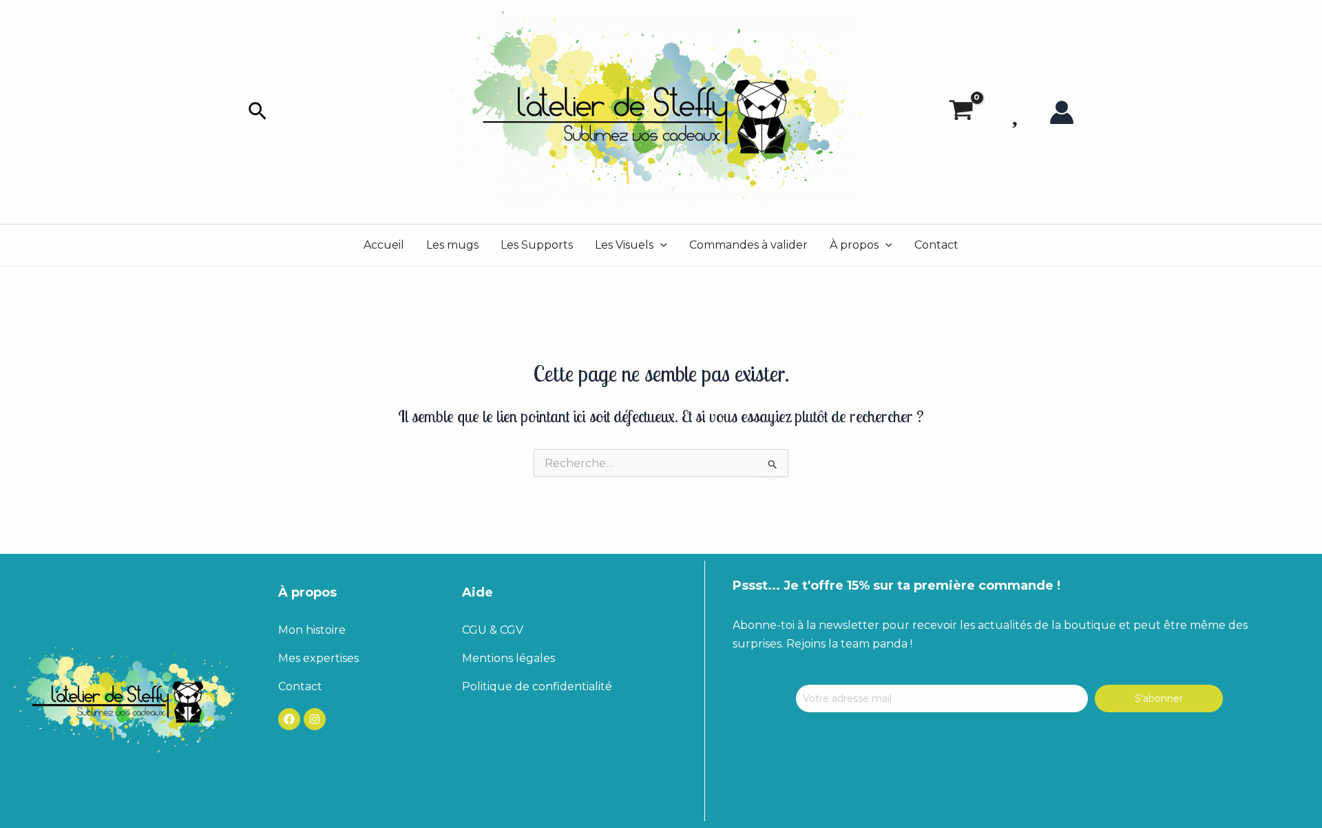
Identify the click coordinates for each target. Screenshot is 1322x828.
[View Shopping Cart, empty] (961, 112)
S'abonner (1159, 698)
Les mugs (452, 244)
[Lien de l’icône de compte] (1061, 112)
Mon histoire (312, 629)
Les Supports (537, 244)
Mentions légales (508, 658)
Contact (936, 244)
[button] (257, 112)
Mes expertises (318, 658)
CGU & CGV (492, 629)
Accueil (384, 244)
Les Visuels (624, 244)
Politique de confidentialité (537, 686)
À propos (854, 244)
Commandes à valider (748, 244)
